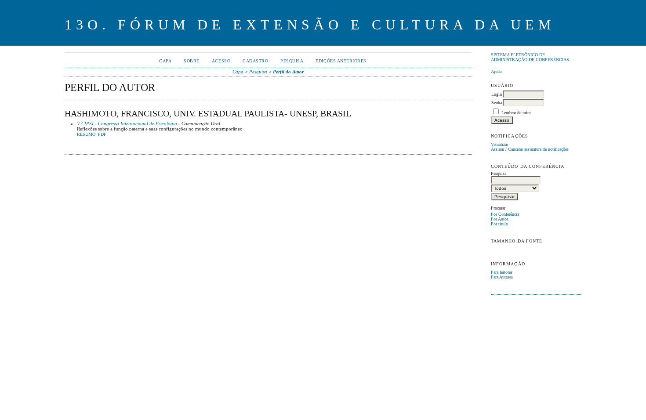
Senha (496, 102)
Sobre (192, 60)
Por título (499, 223)
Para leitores (501, 272)
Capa (165, 60)
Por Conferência (505, 214)
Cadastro (255, 60)
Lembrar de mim (516, 112)
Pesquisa (291, 60)
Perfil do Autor (288, 71)
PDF (102, 134)
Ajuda (496, 71)
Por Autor (499, 219)
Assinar (497, 149)
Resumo (86, 134)
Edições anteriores (341, 60)
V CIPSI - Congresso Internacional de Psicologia (127, 123)
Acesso (221, 60)
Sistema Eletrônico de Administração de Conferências (530, 57)
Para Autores (502, 277)
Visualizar (499, 144)
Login (496, 94)
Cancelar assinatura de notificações (538, 149)
